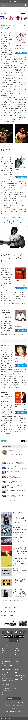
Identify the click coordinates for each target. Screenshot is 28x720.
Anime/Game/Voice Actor (8, 656)
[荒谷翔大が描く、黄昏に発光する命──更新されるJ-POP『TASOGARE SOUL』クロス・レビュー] (6, 551)
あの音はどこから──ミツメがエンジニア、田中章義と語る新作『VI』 (15, 477)
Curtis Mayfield (18, 326)
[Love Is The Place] (21, 315)
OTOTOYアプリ (5, 688)
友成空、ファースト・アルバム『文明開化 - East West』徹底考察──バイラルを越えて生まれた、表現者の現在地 (19, 594)
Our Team (4, 692)
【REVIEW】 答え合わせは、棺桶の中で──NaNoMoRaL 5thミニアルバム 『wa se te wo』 (20, 562)
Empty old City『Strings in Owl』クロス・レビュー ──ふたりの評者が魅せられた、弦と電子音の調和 (20, 530)
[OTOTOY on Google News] (24, 632)
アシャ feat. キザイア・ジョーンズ (20, 49)
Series (16, 648)
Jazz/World (4, 663)
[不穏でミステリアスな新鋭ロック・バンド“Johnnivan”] (4, 486)
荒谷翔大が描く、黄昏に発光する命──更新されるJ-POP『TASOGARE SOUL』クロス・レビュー (20, 551)
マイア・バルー (18, 361)
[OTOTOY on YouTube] (20, 632)
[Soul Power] (21, 273)
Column (17, 652)
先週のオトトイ (18, 661)
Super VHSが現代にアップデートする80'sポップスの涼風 (15, 496)
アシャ (16, 48)
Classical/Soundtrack (7, 665)
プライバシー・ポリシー (7, 678)
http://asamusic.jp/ (16, 217)
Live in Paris (18, 45)
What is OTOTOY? (6, 672)
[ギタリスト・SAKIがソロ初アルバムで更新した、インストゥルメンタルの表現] (6, 520)
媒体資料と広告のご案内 (7, 690)
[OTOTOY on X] (3, 632)
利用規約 (4, 676)
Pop (3, 652)
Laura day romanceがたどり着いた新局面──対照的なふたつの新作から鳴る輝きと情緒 (16, 463)
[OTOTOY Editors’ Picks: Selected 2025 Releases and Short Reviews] (6, 572)
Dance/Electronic (6, 661)
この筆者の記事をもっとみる (14, 501)
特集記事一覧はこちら (7, 611)
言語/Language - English (14, 698)
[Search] (25, 5)
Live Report (17, 656)
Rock (3, 650)
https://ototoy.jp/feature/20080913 (13, 223)
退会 (16, 688)
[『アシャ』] (21, 162)
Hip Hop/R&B (5, 659)
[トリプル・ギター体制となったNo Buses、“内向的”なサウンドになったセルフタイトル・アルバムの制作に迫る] (4, 467)
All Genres (9, 646)
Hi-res (3, 648)
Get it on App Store (8, 636)
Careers (4, 694)
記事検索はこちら (6, 615)
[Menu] (1, 1)
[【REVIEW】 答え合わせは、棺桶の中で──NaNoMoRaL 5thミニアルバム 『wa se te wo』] (6, 562)
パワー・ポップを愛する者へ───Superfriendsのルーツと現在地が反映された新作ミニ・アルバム (16, 473)
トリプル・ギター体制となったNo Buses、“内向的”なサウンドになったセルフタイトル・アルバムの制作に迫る (16, 468)
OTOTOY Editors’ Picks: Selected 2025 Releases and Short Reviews (20, 570)
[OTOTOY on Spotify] (16, 632)
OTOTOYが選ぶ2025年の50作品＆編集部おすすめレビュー (19, 580)
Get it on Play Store (19, 636)
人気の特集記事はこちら (8, 607)
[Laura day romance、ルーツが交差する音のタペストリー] (4, 491)
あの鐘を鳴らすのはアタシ (20, 405)
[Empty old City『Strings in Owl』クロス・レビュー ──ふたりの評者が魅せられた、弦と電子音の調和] (6, 530)
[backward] (1, 718)
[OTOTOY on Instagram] (7, 632)
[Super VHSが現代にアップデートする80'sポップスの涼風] (4, 496)
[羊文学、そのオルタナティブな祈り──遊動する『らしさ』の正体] (6, 541)
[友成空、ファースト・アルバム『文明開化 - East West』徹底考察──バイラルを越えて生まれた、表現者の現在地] (6, 593)
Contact (17, 684)
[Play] (16, 53)
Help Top (17, 672)
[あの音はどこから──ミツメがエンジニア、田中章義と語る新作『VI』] (4, 477)
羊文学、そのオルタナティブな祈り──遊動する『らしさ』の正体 (19, 539)
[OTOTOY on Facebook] (11, 632)
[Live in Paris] (21, 38)
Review (17, 654)
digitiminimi (12, 713)
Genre (4, 646)
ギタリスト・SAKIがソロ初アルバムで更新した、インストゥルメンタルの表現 (19, 519)
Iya (16, 95)
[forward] (9, 718)
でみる (24, 52)
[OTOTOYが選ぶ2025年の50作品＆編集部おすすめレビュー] (6, 582)
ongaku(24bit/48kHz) (20, 358)
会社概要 (4, 674)
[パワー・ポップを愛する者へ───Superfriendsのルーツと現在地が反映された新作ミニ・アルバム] (4, 472)
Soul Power (17, 280)
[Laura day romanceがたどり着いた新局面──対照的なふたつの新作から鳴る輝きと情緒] (4, 462)
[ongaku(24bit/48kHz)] (21, 351)
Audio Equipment (19, 659)
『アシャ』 (17, 169)
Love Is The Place (19, 323)
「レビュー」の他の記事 (12, 513)
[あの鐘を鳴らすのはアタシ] (21, 397)
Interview (17, 650)
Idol (3, 654)
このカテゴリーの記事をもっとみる (15, 601)
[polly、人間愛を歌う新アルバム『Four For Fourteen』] (4, 481)
